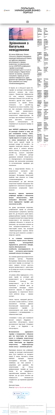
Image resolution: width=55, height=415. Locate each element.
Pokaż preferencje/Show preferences (36, 411)
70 (44, 146)
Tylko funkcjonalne (23, 411)
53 (41, 146)
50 (43, 144)
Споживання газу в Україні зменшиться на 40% (41, 112)
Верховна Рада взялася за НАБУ (40, 81)
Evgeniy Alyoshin (19, 387)
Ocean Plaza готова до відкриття (47, 31)
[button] (27, 22)
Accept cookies (14, 411)
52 (47, 144)
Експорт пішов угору (46, 69)
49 (41, 144)
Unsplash (29, 387)
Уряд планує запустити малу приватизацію (48, 125)
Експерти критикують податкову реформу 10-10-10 (40, 137)
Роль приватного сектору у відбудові (40, 31)
